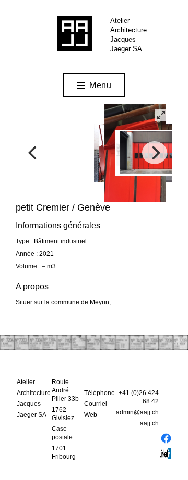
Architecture (128, 30)
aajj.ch (149, 423)
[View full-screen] (161, 115)
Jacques (123, 39)
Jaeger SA (126, 49)
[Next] (154, 152)
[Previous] (33, 152)
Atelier (120, 20)
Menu (100, 85)
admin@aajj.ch (137, 412)
